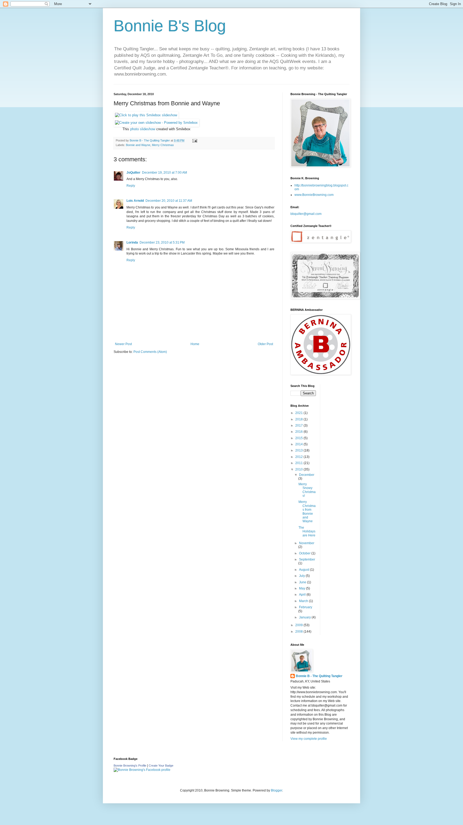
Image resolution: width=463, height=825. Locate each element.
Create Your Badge (161, 765)
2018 (299, 419)
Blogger (276, 790)
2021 (299, 413)
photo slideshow (142, 129)
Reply (130, 186)
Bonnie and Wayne (138, 145)
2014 (299, 444)
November (306, 543)
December (306, 475)
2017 (299, 425)
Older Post (265, 344)
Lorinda (132, 242)
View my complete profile (308, 739)
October (305, 553)
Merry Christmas (163, 145)
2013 (299, 450)
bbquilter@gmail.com (306, 214)
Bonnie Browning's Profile (130, 765)
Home (195, 344)
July (302, 576)
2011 (299, 463)
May (302, 588)
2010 (299, 469)
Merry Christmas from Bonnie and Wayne (307, 511)
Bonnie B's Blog (170, 26)
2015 (299, 438)
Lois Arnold (135, 201)
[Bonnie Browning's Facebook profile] (142, 770)
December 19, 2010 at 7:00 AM (164, 172)
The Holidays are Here (306, 531)
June (303, 582)
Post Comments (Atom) (150, 352)
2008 (299, 631)
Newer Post (123, 344)
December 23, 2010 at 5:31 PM (162, 242)
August (304, 570)
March (304, 601)
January (305, 617)
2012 (299, 457)
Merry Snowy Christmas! (307, 490)
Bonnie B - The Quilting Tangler (319, 676)
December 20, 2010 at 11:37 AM (168, 201)
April (303, 594)
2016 (299, 432)
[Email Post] (194, 140)
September (307, 559)
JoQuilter (133, 172)
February (305, 607)
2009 (299, 625)
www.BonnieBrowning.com (314, 195)
